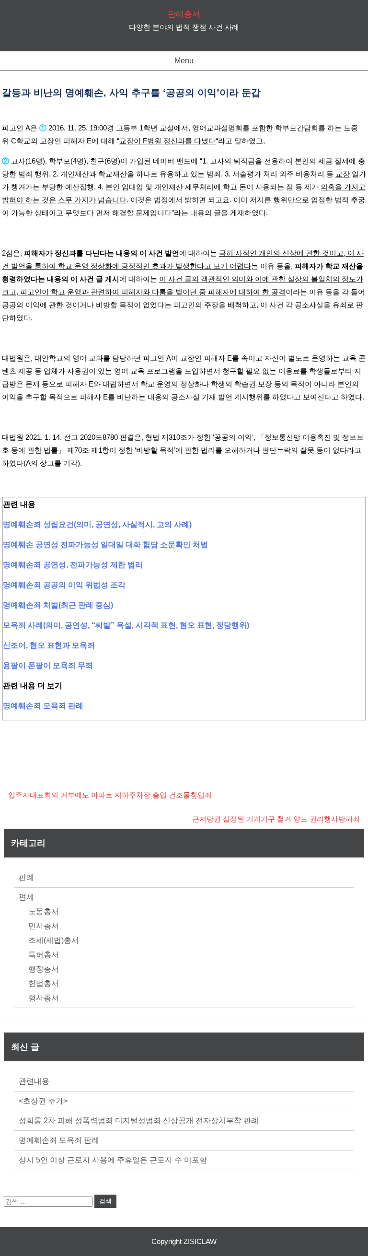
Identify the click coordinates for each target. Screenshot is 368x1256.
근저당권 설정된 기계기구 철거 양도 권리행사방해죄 (276, 819)
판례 (26, 877)
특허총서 (43, 955)
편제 (26, 897)
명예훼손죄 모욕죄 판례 (59, 1140)
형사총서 (43, 998)
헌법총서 (43, 983)
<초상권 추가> (43, 1101)
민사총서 (43, 926)
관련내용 (34, 1081)
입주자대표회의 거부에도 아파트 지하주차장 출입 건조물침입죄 (110, 795)
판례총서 (184, 14)
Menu (184, 61)
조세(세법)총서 (53, 940)
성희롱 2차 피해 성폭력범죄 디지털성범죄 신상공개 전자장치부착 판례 (139, 1120)
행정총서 (43, 969)
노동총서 (43, 911)
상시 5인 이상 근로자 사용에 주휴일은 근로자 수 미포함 (113, 1160)
